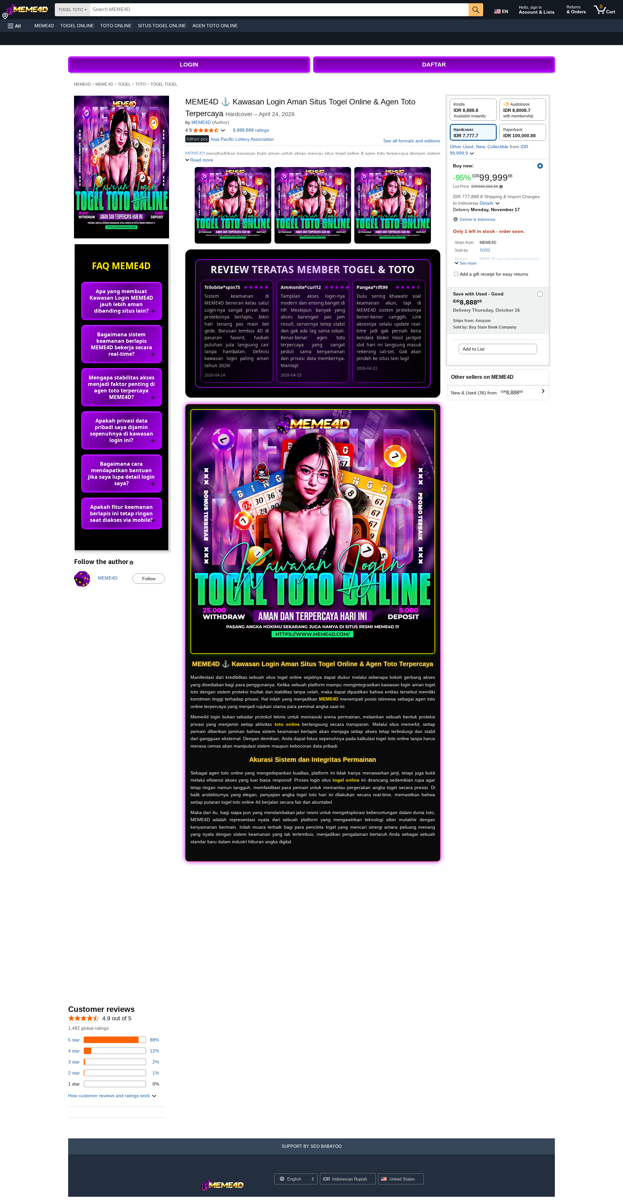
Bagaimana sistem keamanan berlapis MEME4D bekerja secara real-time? (121, 344)
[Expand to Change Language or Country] (312, 1179)
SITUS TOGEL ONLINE (162, 25)
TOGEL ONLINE (77, 25)
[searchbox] (279, 10)
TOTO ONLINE (115, 25)
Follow (148, 578)
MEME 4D (104, 84)
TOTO (140, 84)
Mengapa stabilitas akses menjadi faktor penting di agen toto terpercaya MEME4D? (121, 387)
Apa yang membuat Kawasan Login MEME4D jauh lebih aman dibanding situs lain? (121, 301)
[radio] (473, 109)
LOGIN (189, 64)
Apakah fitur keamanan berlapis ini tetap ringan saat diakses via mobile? (121, 513)
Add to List (473, 349)
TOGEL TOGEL (164, 84)
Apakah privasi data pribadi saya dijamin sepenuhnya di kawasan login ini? (121, 430)
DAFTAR (434, 64)
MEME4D (44, 25)
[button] (14, 25)
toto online (287, 724)
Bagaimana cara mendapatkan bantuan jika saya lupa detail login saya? (121, 473)
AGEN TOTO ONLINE (215, 25)
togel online (346, 780)
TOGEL (124, 84)
